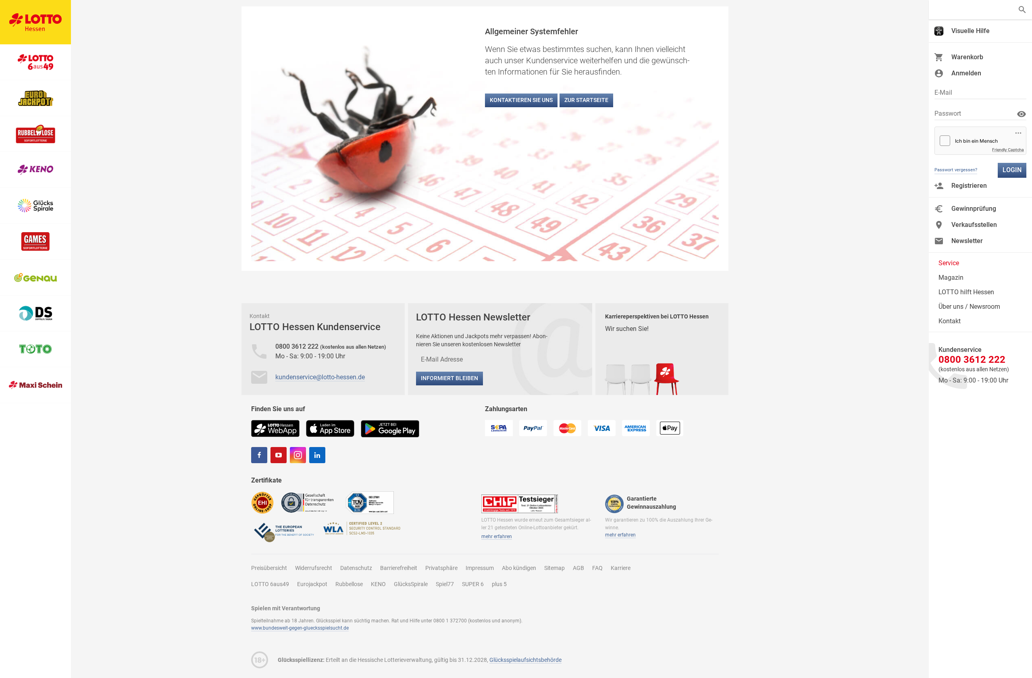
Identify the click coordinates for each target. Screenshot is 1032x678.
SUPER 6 (473, 584)
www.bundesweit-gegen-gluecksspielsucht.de (300, 628)
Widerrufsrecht (313, 568)
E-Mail (943, 92)
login (1012, 170)
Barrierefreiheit (398, 568)
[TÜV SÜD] (370, 502)
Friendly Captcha (1008, 149)
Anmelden (966, 73)
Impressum (480, 568)
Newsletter (967, 241)
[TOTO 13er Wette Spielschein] (35, 349)
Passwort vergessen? (955, 170)
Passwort (947, 113)
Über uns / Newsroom (969, 306)
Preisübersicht (269, 568)
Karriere (620, 568)
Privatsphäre (441, 568)
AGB (578, 568)
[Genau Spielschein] (35, 277)
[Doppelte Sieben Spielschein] (35, 313)
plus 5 (499, 584)
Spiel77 (445, 584)
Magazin (950, 277)
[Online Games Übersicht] (35, 242)
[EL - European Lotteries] (283, 532)
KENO (378, 584)
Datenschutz (356, 568)
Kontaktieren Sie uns (521, 100)
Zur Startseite (586, 100)
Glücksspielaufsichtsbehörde (525, 660)
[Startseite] (35, 22)
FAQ (597, 568)
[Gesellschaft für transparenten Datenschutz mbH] (309, 502)
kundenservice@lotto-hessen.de (320, 377)
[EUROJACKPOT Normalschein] (35, 98)
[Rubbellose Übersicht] (35, 134)
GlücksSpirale (411, 584)
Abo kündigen (519, 568)
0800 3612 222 (297, 346)
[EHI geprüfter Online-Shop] (262, 502)
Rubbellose (349, 584)
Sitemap (554, 568)
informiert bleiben (449, 378)
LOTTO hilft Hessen (966, 292)
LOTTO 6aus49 (270, 584)
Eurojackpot (312, 584)
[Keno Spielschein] (35, 170)
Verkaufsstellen (974, 225)
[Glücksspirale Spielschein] (35, 206)
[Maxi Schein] (35, 385)
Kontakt (949, 321)
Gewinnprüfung (973, 208)
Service (948, 263)
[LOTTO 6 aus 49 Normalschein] (35, 62)
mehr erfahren (496, 536)
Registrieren (969, 185)
